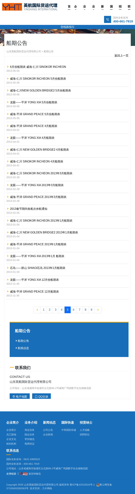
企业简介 (75, 7)
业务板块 (84, 7)
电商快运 (29, 443)
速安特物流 (34, 473)
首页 (69, 7)
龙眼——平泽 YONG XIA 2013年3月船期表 (37, 185)
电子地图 (21, 396)
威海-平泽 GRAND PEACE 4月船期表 (33, 125)
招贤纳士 (120, 7)
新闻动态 (102, 7)
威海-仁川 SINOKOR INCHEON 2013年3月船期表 (41, 173)
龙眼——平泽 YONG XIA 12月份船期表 (34, 279)
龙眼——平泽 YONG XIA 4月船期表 (32, 137)
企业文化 (11, 439)
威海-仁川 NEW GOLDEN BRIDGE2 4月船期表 (39, 149)
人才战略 (85, 429)
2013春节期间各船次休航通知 (28, 208)
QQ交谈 (43, 396)
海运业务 (29, 429)
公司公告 (48, 429)
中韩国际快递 (68, 429)
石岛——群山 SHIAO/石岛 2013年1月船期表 (37, 267)
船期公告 (23, 340)
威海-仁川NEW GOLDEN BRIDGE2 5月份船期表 (40, 90)
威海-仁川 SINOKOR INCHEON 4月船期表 (36, 161)
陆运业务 (29, 434)
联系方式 (129, 7)
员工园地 (11, 434)
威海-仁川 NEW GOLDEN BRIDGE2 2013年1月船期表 (44, 232)
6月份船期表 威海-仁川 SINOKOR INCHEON (38, 66)
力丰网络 (47, 488)
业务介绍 (93, 7)
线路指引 (69, 26)
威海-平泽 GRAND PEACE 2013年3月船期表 (38, 196)
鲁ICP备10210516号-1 (82, 484)
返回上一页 (121, 55)
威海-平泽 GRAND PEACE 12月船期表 (34, 291)
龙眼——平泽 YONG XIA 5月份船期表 (33, 102)
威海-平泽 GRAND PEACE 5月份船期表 (35, 114)
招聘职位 (85, 434)
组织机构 (11, 443)
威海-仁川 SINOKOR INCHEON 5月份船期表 (38, 78)
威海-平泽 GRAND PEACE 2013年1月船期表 (38, 244)
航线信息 (23, 348)
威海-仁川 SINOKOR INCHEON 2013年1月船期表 (41, 220)
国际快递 (111, 7)
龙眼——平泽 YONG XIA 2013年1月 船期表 (37, 256)
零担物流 (29, 439)
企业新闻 (48, 434)
